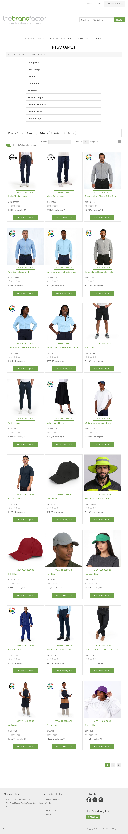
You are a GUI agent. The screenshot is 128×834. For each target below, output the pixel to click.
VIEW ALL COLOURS (25, 192)
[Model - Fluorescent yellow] (102, 473)
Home (10, 55)
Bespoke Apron (54, 725)
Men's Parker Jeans (55, 196)
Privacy (48, 807)
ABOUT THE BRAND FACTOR (18, 799)
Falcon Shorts (91, 347)
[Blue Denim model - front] (64, 170)
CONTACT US (50, 811)
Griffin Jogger (14, 423)
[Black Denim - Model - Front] (102, 624)
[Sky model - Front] (64, 321)
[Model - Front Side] (25, 624)
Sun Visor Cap (91, 574)
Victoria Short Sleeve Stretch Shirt (62, 347)
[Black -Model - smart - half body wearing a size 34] (64, 397)
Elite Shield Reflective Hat (97, 499)
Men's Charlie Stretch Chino (59, 650)
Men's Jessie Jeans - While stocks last (102, 650)
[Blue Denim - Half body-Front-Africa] (25, 170)
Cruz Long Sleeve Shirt (18, 272)
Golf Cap (51, 574)
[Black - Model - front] (102, 321)
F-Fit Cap (12, 574)
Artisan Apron (14, 725)
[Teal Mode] (102, 548)
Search (48, 814)
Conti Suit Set (14, 650)
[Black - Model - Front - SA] (102, 170)
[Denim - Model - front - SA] (25, 699)
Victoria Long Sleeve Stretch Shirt (23, 347)
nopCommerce (17, 829)
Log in (99, 4)
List (119, 141)
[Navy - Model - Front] (25, 473)
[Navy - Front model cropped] (25, 397)
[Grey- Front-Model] (64, 548)
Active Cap (52, 499)
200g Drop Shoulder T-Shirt (98, 423)
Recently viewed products (55, 799)
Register (89, 4)
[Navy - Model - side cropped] (64, 624)
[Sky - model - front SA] (25, 321)
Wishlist (48, 803)
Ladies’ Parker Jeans (17, 196)
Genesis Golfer (15, 499)
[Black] (64, 473)
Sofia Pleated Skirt (55, 423)
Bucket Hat (90, 725)
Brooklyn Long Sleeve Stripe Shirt (100, 196)
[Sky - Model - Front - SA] (25, 246)
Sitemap (9, 807)
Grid (115, 141)
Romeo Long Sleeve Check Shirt (99, 272)
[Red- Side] (25, 548)
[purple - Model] (102, 699)
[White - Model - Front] (102, 397)
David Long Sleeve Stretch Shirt (61, 272)
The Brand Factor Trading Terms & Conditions (24, 803)
